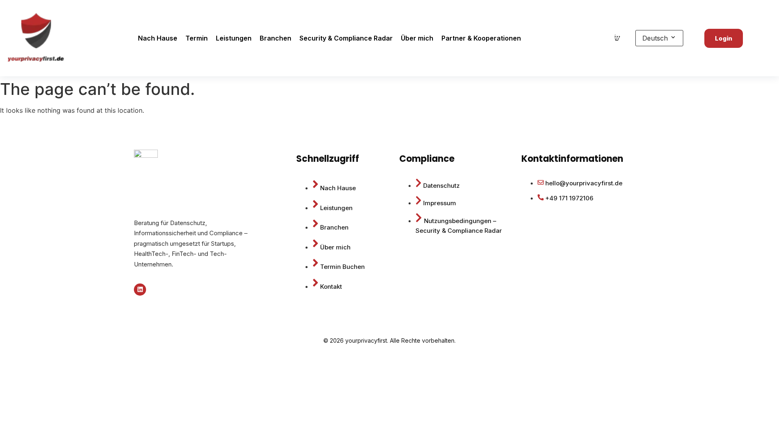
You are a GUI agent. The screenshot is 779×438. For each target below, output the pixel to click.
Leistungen (234, 38)
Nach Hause (157, 38)
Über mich (417, 38)
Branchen (275, 38)
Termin (196, 38)
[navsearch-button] (617, 38)
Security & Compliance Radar (346, 38)
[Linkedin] (140, 289)
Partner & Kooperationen (481, 38)
